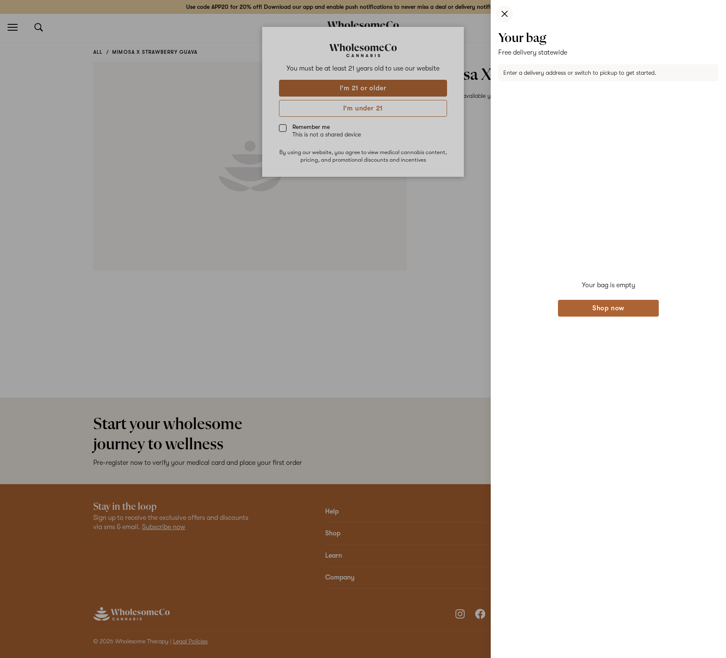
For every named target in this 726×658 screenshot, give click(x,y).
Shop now (608, 308)
